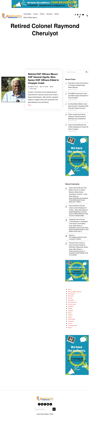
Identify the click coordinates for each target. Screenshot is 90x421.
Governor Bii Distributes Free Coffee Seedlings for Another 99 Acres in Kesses (78, 127)
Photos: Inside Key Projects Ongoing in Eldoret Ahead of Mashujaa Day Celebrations (77, 116)
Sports (56, 14)
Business (49, 14)
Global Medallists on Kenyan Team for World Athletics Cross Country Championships (78, 213)
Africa (69, 289)
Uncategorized (72, 325)
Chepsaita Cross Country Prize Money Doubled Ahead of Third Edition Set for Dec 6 (78, 229)
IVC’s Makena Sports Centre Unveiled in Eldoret (78, 238)
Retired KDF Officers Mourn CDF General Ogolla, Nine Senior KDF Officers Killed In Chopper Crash (43, 78)
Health (70, 308)
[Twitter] (77, 15)
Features (70, 306)
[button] (86, 72)
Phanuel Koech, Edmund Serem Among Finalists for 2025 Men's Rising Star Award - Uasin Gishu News (79, 246)
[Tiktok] (79, 17)
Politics (42, 14)
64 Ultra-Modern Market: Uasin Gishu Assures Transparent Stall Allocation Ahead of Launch (78, 106)
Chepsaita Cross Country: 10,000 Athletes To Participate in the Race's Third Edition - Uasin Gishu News (78, 222)
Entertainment (72, 302)
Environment (72, 304)
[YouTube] (83, 15)
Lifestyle (70, 311)
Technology (71, 319)
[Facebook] (75, 15)
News (51, 86)
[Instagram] (80, 15)
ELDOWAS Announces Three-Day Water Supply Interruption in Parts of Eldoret (78, 95)
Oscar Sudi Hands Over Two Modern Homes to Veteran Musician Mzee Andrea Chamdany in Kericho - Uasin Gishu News (78, 192)
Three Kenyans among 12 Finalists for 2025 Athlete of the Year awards (78, 253)
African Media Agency (30, 17)
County (35, 14)
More (29, 105)
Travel (70, 323)
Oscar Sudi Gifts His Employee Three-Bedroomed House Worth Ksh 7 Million (78, 200)
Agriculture (71, 294)
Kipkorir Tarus (34, 86)
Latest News (27, 14)
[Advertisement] (45, 51)
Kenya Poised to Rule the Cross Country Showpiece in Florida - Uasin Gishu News (78, 208)
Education (71, 300)
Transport (71, 321)
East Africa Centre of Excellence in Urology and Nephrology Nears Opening (78, 85)
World (70, 328)
